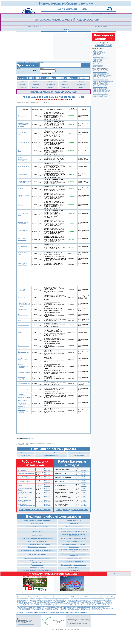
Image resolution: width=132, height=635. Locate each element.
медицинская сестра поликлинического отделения (23, 125)
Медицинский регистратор (21, 290)
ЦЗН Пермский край (52, 602)
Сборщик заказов (22, 497)
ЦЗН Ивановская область (86, 597)
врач (22, 81)
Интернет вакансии (72, 612)
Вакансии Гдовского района (100, 72)
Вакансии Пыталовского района (101, 92)
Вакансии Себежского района (100, 93)
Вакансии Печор (97, 61)
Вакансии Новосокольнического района (103, 81)
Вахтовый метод (79, 455)
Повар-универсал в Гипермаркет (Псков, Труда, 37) (26, 505)
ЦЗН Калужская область (41, 599)
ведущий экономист (23, 259)
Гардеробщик (21, 297)
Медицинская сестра (23, 142)
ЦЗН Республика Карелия (29, 604)
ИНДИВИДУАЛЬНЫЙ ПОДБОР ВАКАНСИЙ (53, 92)
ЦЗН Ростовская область (101, 606)
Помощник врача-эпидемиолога (23, 239)
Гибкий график (25, 455)
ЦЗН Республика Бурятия (30, 603)
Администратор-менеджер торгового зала (25, 469)
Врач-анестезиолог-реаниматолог (23, 223)
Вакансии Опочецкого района (100, 82)
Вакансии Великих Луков (99, 52)
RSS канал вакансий (30, 612)
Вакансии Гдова (97, 53)
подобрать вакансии (35, 26)
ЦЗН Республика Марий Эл (65, 604)
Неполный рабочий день (51, 455)
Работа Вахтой (98, 609)
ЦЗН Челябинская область (37, 609)
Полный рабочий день (79, 453)
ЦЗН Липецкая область (70, 600)
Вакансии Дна (96, 54)
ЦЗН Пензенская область (40, 602)
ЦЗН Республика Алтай (98, 602)
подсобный (36, 84)
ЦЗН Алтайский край (40, 596)
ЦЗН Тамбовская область (34, 608)
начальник (65, 84)
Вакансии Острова (97, 60)
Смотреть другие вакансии (35, 509)
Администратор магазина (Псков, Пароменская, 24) (25, 493)
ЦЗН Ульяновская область (94, 608)
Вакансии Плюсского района (100, 87)
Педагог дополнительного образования (23, 159)
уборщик (81, 81)
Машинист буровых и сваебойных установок (24, 477)
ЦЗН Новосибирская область (73, 601)
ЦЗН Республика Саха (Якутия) (94, 604)
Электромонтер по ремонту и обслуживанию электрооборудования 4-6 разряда (24, 403)
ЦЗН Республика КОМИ (41, 604)
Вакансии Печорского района (100, 85)
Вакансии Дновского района (100, 74)
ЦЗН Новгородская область (58, 601)
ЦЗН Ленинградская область (57, 600)
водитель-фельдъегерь (24, 383)
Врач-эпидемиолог (23, 174)
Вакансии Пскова (97, 51)
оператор (23, 87)
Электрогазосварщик (23, 346)
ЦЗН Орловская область (27, 602)
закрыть (66, 29)
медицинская (51, 84)
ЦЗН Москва (93, 600)
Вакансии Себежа (97, 66)
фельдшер (65, 87)
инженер (22, 84)
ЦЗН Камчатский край (52, 599)
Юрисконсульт (22, 116)
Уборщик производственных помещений (23, 366)
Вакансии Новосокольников (100, 58)
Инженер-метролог (23, 315)
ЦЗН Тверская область (46, 608)
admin (30, 621)
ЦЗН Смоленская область (98, 607)
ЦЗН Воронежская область (62, 597)
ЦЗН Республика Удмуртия (62, 606)
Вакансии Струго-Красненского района (102, 95)
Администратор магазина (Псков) (22, 264)
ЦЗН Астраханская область (78, 596)
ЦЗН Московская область (102, 600)
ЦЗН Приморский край (62, 602)
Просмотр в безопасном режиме (26, 624)
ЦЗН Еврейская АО (74, 597)
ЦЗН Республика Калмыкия (91, 603)
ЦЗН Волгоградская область (36, 597)
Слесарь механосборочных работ (23, 359)
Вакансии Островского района (100, 83)
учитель (35, 81)
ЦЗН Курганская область (33, 600)
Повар (19, 151)
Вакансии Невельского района (100, 78)
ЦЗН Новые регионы (85, 601)
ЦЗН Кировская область (78, 599)
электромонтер (81, 84)
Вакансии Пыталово (98, 65)
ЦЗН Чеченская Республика (51, 609)
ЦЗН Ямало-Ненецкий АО (74, 609)
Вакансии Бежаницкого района (100, 69)
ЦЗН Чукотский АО (63, 609)
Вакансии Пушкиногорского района (101, 91)
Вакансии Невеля (97, 55)
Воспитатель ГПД (23, 389)
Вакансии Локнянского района (100, 77)
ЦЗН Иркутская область (98, 597)
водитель (65, 81)
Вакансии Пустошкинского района (101, 90)
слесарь (50, 81)
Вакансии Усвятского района (100, 96)
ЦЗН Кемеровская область (65, 599)
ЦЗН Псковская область (74, 602)
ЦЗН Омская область (96, 601)
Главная (32, 596)
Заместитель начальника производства (22, 378)
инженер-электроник (23, 325)
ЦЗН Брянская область (105, 596)
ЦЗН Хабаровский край (107, 608)
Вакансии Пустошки (98, 63)
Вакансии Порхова (97, 62)
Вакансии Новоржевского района (101, 80)
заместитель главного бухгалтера (24, 231)
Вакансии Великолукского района (101, 70)
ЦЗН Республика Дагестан (43, 603)
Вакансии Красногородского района (102, 75)
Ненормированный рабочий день (51, 453)
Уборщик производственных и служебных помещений (24, 396)
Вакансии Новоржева (98, 57)
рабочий (50, 87)
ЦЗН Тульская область (69, 608)
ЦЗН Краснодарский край (104, 599)
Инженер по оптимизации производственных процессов (23, 410)
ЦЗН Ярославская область (88, 609)
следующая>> (31, 438)
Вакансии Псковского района (100, 89)
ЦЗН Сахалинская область (70, 607)
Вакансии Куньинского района (100, 76)
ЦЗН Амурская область (51, 596)
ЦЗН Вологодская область (49, 597)
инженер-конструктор (24, 340)
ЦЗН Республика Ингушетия (58, 603)
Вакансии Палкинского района (100, 84)
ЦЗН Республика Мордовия (79, 604)
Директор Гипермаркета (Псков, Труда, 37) (24, 501)
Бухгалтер (20, 205)
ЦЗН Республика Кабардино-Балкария (74, 603)
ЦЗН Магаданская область (82, 600)
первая (25, 438)
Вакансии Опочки (97, 59)
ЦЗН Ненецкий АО (32, 601)
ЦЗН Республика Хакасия (75, 606)
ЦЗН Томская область (58, 608)
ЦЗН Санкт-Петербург (44, 607)
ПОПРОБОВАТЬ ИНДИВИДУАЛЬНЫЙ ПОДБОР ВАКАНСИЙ (66, 19)
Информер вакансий (42, 612)
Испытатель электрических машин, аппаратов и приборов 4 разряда (24, 304)
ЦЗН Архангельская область (64, 596)
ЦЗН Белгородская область (92, 596)
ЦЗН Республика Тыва (49, 606)
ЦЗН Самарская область (33, 607)
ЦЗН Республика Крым (53, 604)
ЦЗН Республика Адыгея (86, 602)
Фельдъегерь (21, 320)
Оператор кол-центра (24, 481)
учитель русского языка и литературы (24, 182)
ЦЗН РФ (24, 622)
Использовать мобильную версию (66, 3)
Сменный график (26, 453)
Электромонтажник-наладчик (26, 473)
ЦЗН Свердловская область (84, 607)
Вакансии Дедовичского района (101, 73)
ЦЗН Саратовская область (57, 607)
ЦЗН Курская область (44, 600)
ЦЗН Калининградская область (27, 599)
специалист (35, 87)
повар (81, 87)
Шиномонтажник (22, 309)
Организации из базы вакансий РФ (57, 612)
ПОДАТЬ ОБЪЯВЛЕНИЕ (103, 44)
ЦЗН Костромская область (90, 599)
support (30, 620)
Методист (20, 188)
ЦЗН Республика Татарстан (37, 606)
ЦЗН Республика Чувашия (88, 606)
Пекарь (20, 485)
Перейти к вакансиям (47, 469)
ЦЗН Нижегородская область (44, 601)
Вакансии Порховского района (100, 88)
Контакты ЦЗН (83, 612)
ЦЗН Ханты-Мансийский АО (24, 609)
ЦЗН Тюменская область (81, 608)
